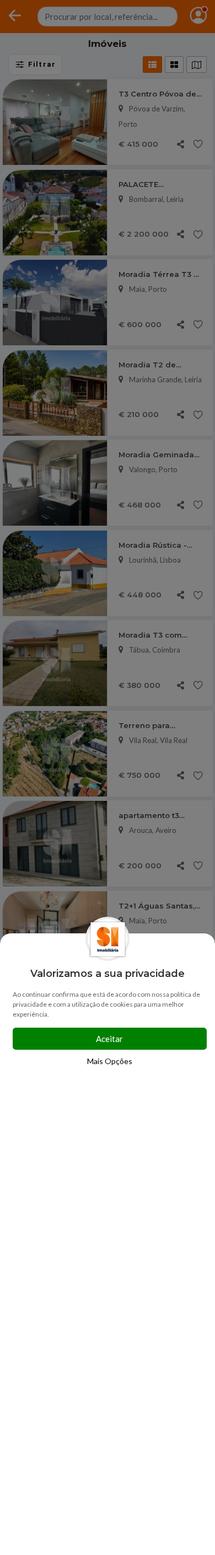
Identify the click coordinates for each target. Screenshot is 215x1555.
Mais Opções (109, 1061)
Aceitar (109, 1039)
